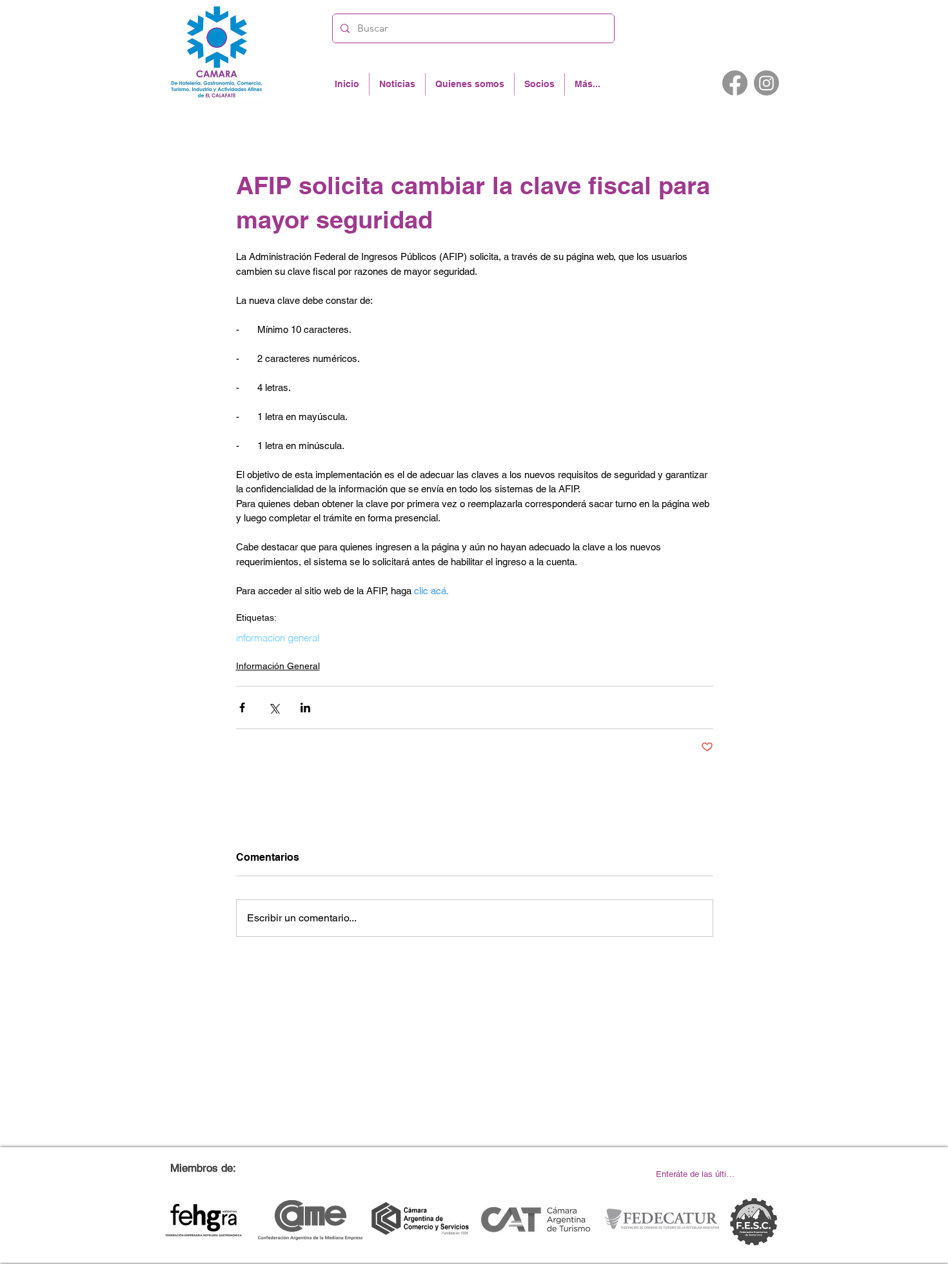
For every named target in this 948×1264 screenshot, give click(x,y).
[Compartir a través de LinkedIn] (305, 707)
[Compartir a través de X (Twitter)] (274, 707)
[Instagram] (766, 82)
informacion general (277, 638)
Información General (278, 666)
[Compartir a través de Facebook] (242, 707)
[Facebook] (734, 82)
